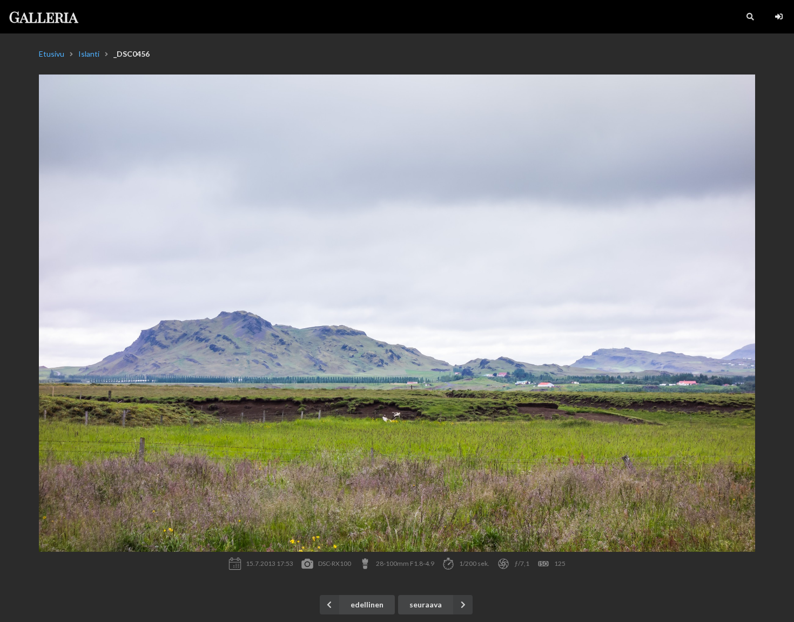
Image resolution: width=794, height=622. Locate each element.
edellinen (367, 604)
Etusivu (51, 53)
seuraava (425, 604)
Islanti (88, 53)
